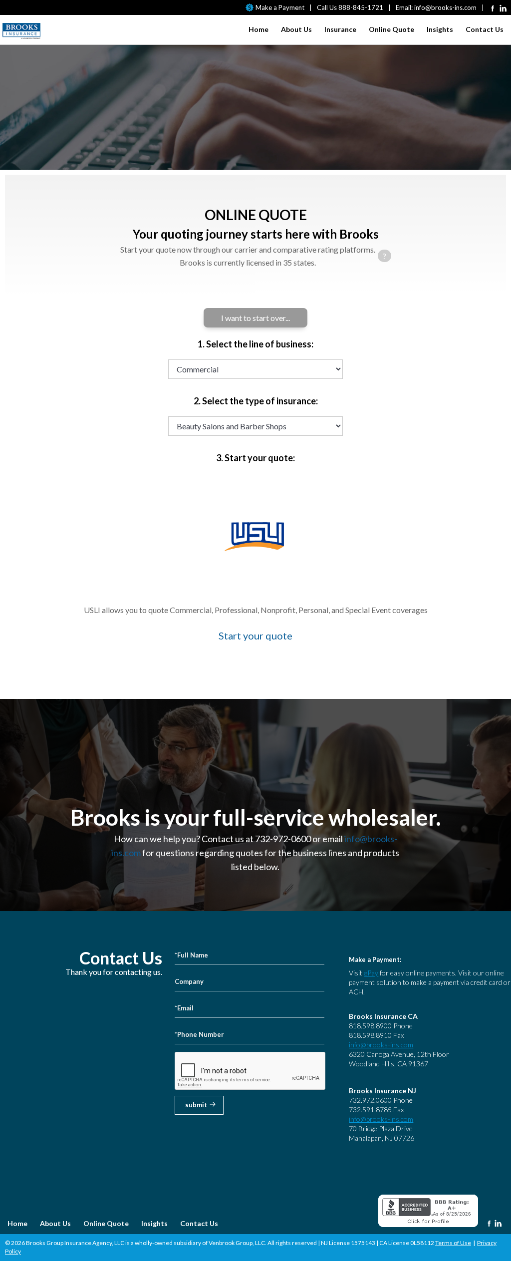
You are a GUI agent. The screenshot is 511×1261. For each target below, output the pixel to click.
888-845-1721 (360, 7)
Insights (440, 29)
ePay (371, 972)
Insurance (340, 29)
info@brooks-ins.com (445, 7)
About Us (296, 29)
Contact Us (485, 29)
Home (258, 29)
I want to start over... (255, 317)
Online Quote (391, 29)
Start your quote (255, 635)
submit (196, 1105)
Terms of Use (453, 1243)
